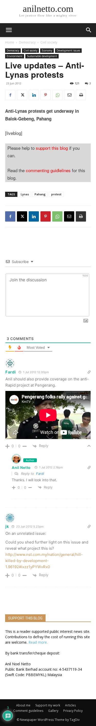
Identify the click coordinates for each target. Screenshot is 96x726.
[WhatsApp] (57, 95)
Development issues (68, 50)
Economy (47, 50)
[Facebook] (10, 95)
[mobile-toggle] (9, 30)
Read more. (38, 642)
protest (56, 194)
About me (23, 705)
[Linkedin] (34, 95)
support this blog (52, 148)
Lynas (25, 194)
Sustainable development (42, 56)
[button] (89, 30)
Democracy (27, 42)
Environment (15, 56)
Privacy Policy (73, 710)
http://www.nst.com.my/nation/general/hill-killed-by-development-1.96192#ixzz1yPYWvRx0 (44, 560)
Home (9, 42)
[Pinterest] (45, 95)
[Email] (69, 95)
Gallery (53, 710)
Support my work (47, 705)
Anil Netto (21, 467)
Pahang (40, 194)
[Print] (81, 95)
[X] (22, 95)
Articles (70, 705)
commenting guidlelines (48, 170)
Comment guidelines (28, 710)
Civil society (48, 42)
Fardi (40, 473)
